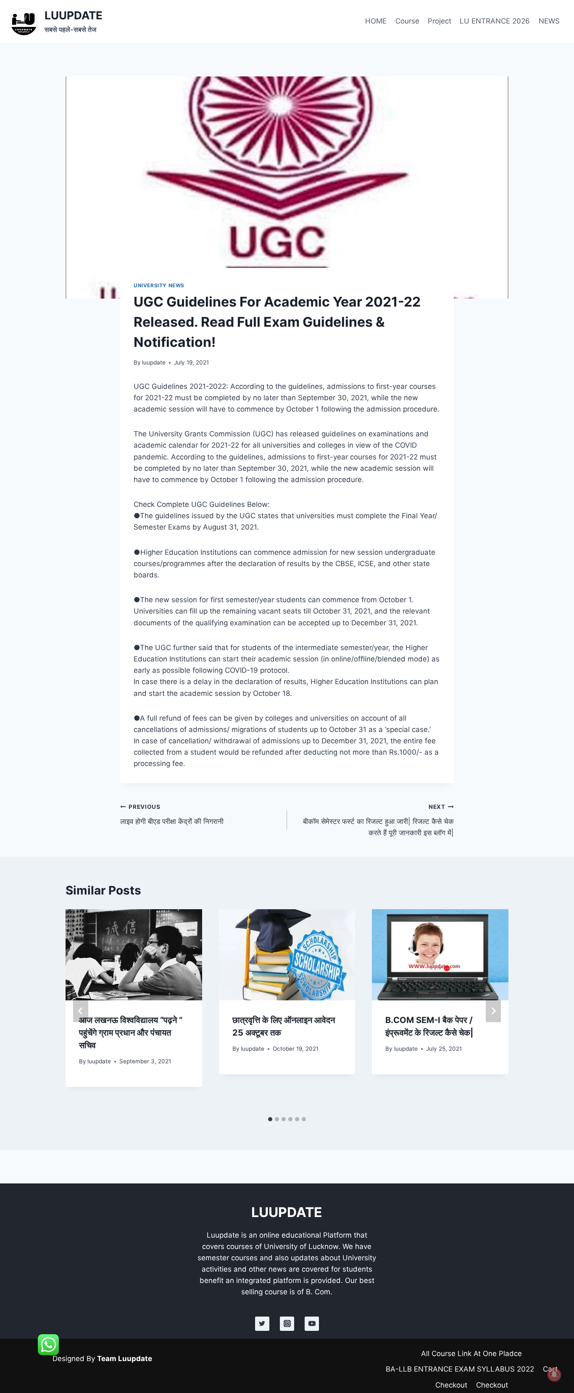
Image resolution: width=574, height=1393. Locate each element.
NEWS (549, 21)
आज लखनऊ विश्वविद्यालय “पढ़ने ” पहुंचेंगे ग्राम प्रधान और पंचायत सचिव (130, 1032)
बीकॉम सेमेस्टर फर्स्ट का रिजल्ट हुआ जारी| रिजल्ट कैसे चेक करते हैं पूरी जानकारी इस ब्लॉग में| (378, 820)
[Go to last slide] (80, 1010)
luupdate (154, 362)
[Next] (493, 1010)
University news (159, 285)
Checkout (451, 1385)
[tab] (270, 1119)
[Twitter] (262, 1324)
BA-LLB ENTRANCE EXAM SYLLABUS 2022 (460, 1369)
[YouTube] (312, 1324)
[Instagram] (287, 1324)
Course (407, 21)
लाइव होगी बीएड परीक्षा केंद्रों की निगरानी (172, 814)
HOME (376, 21)
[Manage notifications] (554, 1374)
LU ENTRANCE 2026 (495, 21)
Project (439, 21)
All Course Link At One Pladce (471, 1353)
